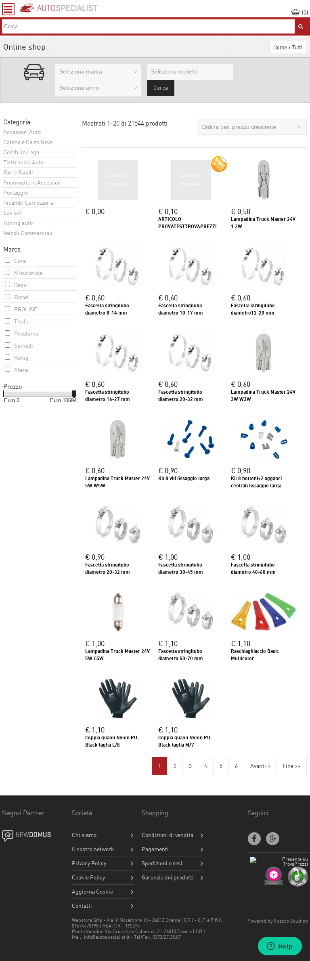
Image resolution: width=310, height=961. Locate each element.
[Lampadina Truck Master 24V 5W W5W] (117, 457)
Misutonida (28, 272)
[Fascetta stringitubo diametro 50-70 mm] (191, 630)
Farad (21, 297)
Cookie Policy (88, 877)
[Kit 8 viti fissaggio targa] (190, 457)
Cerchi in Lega (21, 152)
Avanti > (260, 765)
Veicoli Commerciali (27, 232)
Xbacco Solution (291, 921)
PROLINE (25, 309)
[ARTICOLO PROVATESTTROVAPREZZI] (191, 198)
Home (280, 47)
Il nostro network (93, 849)
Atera (21, 369)
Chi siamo (84, 835)
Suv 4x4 (12, 212)
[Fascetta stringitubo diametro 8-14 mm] (118, 284)
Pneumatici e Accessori (32, 182)
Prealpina (26, 333)
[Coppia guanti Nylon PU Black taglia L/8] (117, 716)
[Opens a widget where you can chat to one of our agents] (280, 947)
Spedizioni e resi (162, 863)
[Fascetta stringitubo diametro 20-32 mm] (191, 370)
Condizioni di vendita (167, 835)
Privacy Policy (89, 863)
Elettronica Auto (23, 162)
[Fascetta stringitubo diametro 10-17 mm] (191, 284)
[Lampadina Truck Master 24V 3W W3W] (263, 370)
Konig (21, 357)
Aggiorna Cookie (92, 891)
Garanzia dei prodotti (168, 877)
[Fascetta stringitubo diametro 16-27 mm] (118, 370)
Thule (21, 321)
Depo (20, 284)
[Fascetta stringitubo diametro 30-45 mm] (191, 543)
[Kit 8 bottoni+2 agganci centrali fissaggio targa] (264, 457)
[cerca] (300, 26)
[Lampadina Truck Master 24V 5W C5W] (118, 630)
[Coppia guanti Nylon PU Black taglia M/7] (191, 716)
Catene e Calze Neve (27, 141)
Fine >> (291, 765)
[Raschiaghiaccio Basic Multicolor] (263, 630)
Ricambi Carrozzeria (28, 202)
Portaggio (15, 192)
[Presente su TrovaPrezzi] (279, 864)
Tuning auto (18, 222)
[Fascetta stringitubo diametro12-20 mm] (264, 284)
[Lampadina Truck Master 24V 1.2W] (263, 198)
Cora (20, 260)
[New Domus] (33, 836)
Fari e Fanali (18, 172)
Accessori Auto (22, 131)
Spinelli (23, 345)
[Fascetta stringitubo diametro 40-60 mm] (264, 543)
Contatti (82, 906)
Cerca (160, 87)
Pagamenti (155, 849)
